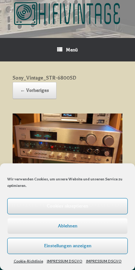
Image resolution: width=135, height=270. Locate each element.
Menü (72, 49)
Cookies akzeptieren (67, 206)
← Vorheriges (34, 90)
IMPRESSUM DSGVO (64, 261)
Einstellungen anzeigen (67, 245)
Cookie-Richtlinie (28, 261)
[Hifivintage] (67, 13)
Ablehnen (67, 225)
